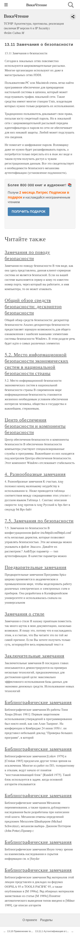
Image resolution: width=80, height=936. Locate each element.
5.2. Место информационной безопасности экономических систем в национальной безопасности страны (36, 363)
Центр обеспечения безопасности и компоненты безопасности (35, 426)
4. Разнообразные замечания (35, 474)
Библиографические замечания (38, 702)
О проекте (30, 920)
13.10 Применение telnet (21, 931)
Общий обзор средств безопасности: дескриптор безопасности (33, 306)
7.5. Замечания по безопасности (39, 520)
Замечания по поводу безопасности (27, 255)
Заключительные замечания (34, 656)
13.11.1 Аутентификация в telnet (53, 931)
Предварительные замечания (35, 567)
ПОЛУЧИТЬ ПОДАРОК (28, 211)
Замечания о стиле (24, 614)
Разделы (46, 920)
